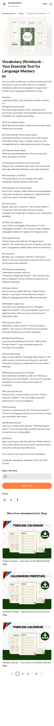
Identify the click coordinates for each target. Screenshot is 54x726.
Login (44, 3)
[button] (50, 4)
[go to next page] (42, 674)
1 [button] (17, 674)
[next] (48, 36)
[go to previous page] (12, 674)
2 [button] (22, 674)
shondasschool (14, 3)
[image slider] (27, 36)
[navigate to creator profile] (4, 4)
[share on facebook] (17, 499)
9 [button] (36, 674)
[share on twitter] (11, 499)
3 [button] (28, 674)
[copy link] (4, 499)
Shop (21, 13)
